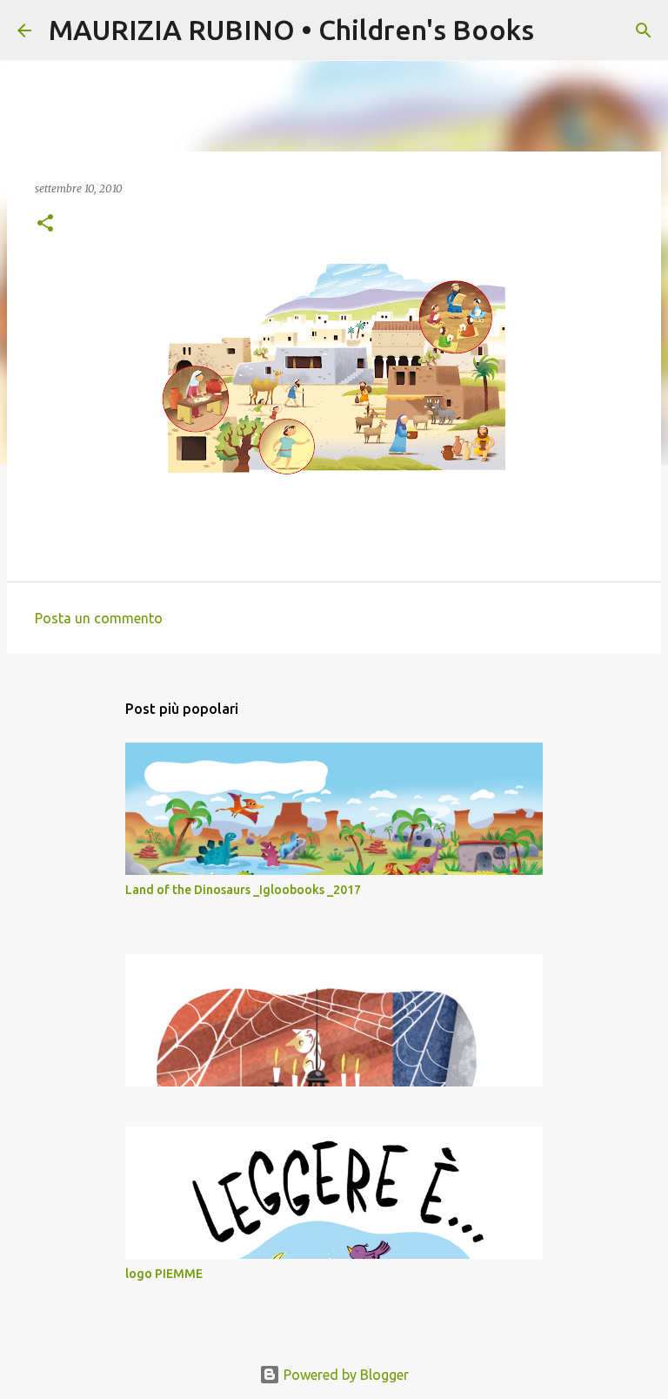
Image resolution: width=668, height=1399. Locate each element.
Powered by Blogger (344, 1374)
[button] (45, 224)
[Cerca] (558, 30)
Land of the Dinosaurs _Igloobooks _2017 (243, 890)
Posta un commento (99, 618)
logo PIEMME (164, 1274)
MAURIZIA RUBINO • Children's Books (291, 29)
